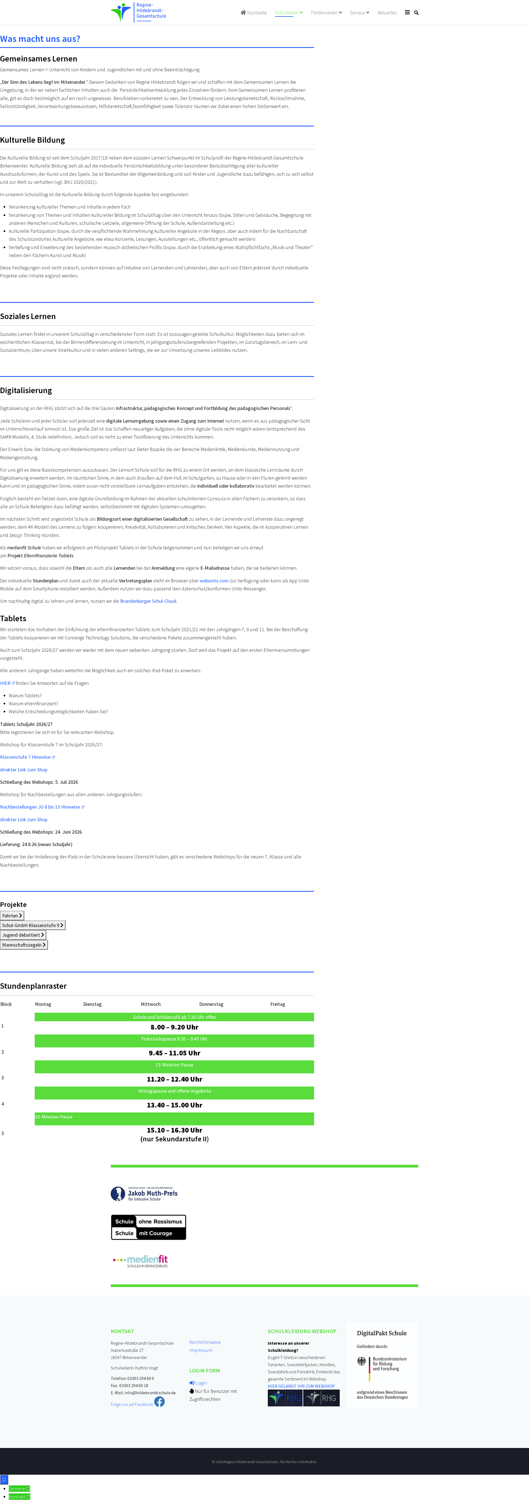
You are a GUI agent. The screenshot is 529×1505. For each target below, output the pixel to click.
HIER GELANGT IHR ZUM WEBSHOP (301, 1386)
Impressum (200, 1350)
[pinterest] (129, 1419)
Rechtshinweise (205, 1342)
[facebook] (112, 1419)
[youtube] (138, 1419)
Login (200, 1383)
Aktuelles (387, 12)
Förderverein (324, 12)
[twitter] (120, 1419)
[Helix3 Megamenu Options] (407, 12)
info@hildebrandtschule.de (150, 1392)
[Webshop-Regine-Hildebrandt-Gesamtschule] (304, 1398)
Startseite (256, 12)
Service (357, 12)
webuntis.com (214, 580)
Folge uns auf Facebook (132, 1404)
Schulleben (286, 12)
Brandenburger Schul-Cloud (148, 601)
